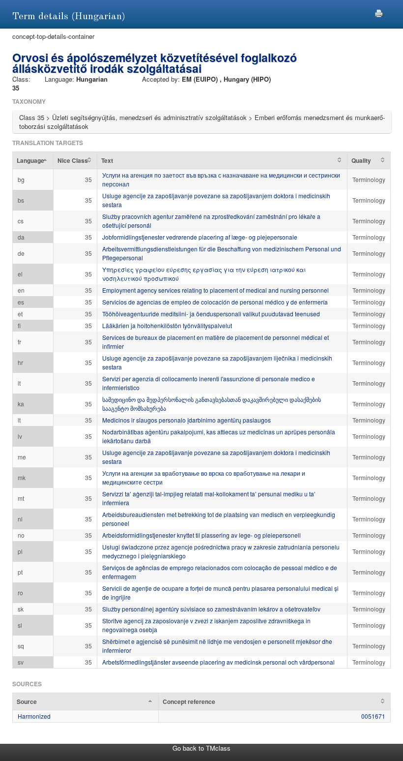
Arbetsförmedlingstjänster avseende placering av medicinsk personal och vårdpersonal (218, 662)
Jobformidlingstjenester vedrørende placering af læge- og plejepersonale (199, 237)
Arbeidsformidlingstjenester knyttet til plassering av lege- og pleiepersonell (201, 535)
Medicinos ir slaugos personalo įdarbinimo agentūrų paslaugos (186, 420)
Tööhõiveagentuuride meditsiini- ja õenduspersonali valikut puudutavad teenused (211, 313)
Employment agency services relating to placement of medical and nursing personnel (215, 290)
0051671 (373, 716)
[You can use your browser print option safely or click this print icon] (379, 12)
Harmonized (34, 716)
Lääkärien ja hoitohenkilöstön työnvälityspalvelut (167, 325)
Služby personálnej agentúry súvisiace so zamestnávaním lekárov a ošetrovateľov (211, 609)
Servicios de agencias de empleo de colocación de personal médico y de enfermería (215, 302)
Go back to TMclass (201, 748)
